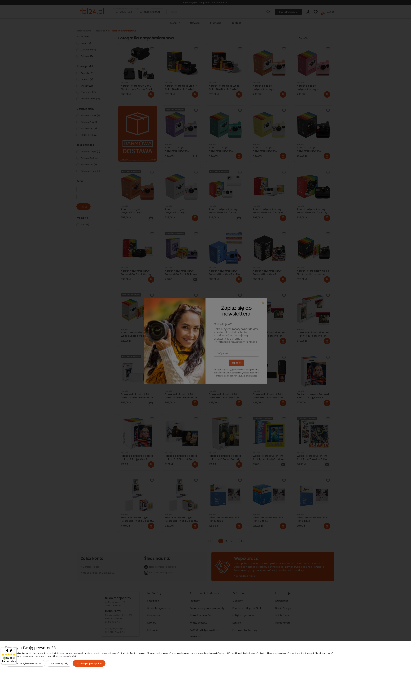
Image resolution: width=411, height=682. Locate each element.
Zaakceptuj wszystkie (89, 663)
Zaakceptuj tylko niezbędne (25, 663)
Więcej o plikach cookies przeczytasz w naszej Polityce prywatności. (40, 656)
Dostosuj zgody (59, 663)
